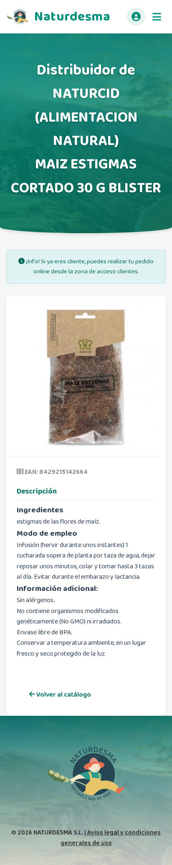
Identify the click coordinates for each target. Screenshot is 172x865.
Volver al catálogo (63, 694)
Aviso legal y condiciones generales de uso (111, 837)
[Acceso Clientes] (136, 17)
